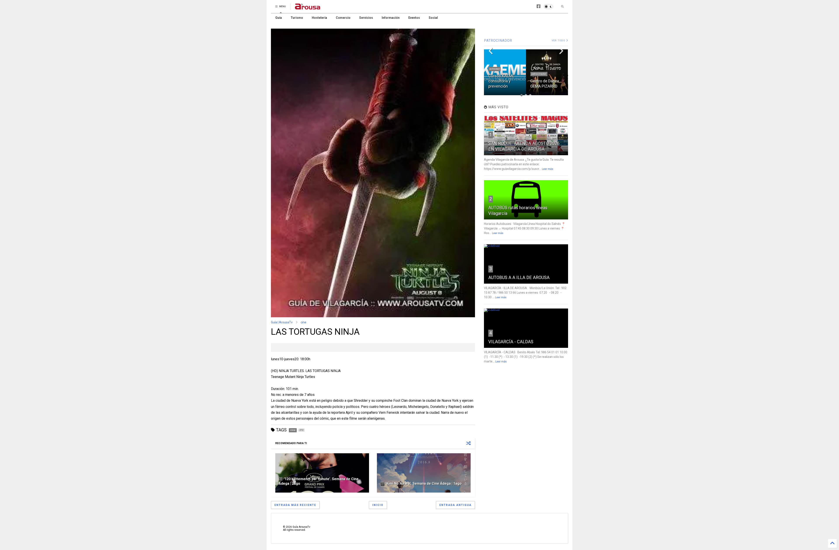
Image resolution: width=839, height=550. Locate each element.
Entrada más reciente (295, 505)
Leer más (547, 169)
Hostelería (319, 17)
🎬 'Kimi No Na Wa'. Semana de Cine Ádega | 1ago (421, 483)
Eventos (414, 17)
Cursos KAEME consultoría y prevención (501, 81)
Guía (278, 17)
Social (433, 17)
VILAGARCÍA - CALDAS (510, 341)
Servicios (366, 17)
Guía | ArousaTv (282, 322)
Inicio (377, 505)
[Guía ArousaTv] (308, 8)
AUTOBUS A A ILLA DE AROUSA (519, 277)
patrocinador (538, 73)
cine (303, 322)
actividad (494, 68)
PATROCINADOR (498, 40)
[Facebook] (539, 6)
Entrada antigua (455, 505)
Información (391, 17)
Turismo (297, 17)
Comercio (343, 17)
